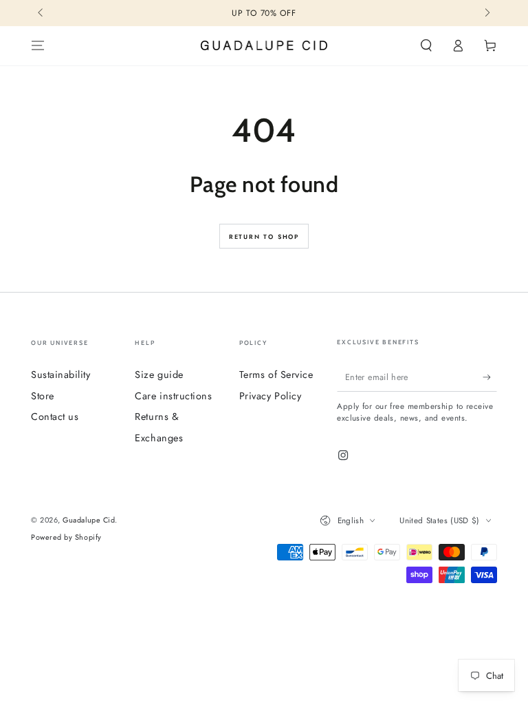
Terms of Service (276, 374)
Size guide (159, 374)
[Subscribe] (490, 377)
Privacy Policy (270, 396)
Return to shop (264, 236)
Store (42, 396)
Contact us (54, 416)
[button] (426, 46)
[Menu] (38, 46)
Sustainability (61, 374)
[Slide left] (41, 13)
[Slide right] (486, 13)
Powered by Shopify (66, 537)
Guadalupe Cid (89, 519)
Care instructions (173, 396)
